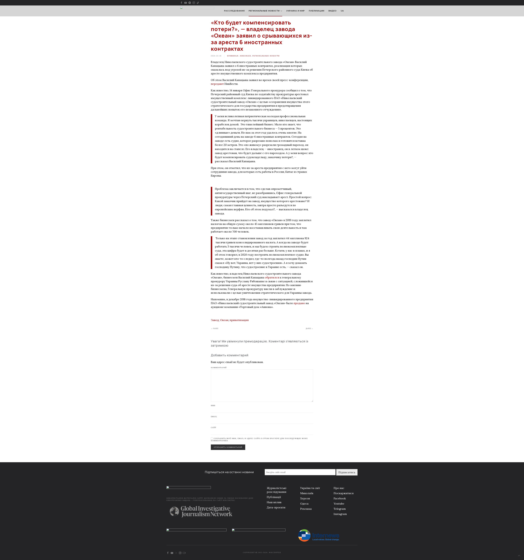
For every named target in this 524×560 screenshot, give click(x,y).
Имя (213, 406)
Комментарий (219, 368)
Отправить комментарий (228, 447)
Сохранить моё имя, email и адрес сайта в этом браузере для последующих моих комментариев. (259, 439)
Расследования (234, 11)
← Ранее (214, 328)
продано (299, 303)
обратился (272, 277)
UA (342, 11)
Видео (332, 11)
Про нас (339, 488)
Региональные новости (266, 56)
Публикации (316, 11)
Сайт (213, 428)
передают (217, 83)
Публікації (274, 497)
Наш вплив (274, 502)
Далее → (309, 328)
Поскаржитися (344, 493)
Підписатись (346, 472)
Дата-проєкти (276, 507)
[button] (519, 555)
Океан (224, 320)
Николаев (245, 56)
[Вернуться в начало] (197, 10)
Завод (215, 320)
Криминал (232, 56)
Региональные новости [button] (264, 11)
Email (214, 417)
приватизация (239, 320)
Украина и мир (295, 11)
